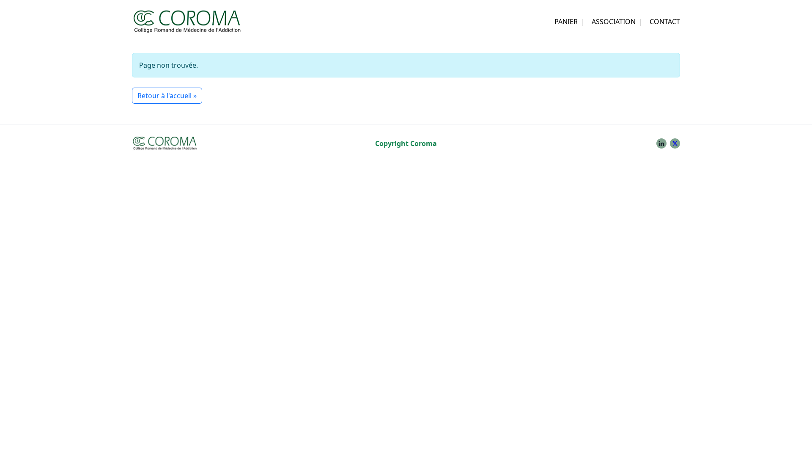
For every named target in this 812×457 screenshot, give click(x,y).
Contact (665, 21)
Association (614, 21)
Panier (566, 21)
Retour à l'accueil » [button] (167, 95)
